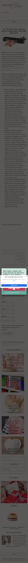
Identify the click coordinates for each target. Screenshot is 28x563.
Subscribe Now (14, 285)
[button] (14, 277)
